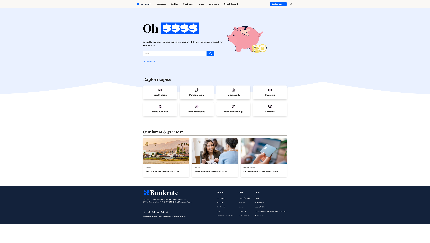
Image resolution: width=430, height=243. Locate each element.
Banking (220, 202)
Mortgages (221, 198)
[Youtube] (162, 212)
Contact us (242, 211)
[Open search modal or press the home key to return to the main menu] (290, 4)
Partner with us (244, 216)
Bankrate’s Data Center (225, 216)
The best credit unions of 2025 (211, 171)
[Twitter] (149, 212)
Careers (241, 207)
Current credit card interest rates (260, 171)
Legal (257, 198)
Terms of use (259, 216)
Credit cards (221, 207)
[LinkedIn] (158, 212)
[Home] (144, 4)
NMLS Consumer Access (177, 199)
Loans (219, 211)
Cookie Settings (260, 207)
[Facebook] (144, 212)
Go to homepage (149, 61)
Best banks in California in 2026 (162, 171)
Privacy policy (259, 202)
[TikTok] (167, 212)
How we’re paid (244, 198)
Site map (242, 202)
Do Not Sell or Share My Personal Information (271, 211)
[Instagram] (153, 212)
